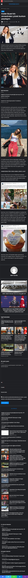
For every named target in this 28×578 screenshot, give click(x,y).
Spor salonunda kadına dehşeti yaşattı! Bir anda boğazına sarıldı (17, 502)
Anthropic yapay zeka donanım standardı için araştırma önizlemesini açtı (12, 469)
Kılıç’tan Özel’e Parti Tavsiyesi (17, 495)
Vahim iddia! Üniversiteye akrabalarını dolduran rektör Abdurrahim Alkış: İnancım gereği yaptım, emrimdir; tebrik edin (21, 338)
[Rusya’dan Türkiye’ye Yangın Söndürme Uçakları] (5, 480)
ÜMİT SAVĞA (5, 21)
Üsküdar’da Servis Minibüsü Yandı (19, 352)
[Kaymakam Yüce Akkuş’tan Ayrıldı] (5, 491)
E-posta (3, 387)
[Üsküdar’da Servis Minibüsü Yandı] (21, 347)
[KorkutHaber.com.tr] (14, 4)
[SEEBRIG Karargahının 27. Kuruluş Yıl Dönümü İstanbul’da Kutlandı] (7, 347)
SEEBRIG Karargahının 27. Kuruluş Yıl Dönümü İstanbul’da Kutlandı (7, 353)
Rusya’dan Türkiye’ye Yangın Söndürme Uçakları (16, 479)
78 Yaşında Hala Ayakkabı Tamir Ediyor (11, 1)
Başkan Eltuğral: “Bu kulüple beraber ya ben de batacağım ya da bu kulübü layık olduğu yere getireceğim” (12, 514)
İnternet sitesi (4, 392)
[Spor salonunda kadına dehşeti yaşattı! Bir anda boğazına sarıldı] (5, 503)
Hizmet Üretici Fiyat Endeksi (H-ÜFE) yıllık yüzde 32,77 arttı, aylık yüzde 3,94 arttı (18, 432)
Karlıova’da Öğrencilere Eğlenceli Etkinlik (20, 321)
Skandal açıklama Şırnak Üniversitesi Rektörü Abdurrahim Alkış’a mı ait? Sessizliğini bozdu (7, 337)
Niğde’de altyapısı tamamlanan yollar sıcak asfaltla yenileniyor (17, 507)
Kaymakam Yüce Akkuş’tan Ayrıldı (18, 489)
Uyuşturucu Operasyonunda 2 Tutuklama (11, 100)
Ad (2, 382)
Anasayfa (4, 8)
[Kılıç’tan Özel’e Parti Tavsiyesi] (5, 497)
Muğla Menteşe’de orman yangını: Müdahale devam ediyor (7, 322)
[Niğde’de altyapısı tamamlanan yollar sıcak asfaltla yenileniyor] (5, 508)
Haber (8, 8)
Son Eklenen (14, 408)
